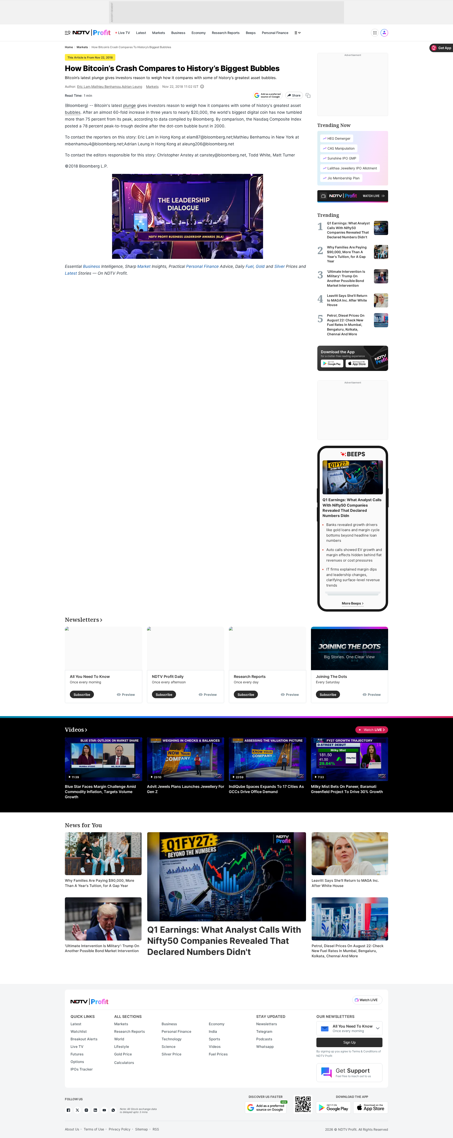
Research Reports (226, 33)
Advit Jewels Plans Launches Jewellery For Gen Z (185, 789)
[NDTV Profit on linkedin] (95, 1110)
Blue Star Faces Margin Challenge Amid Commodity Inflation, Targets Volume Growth (100, 791)
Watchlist (79, 1031)
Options (77, 1061)
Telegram (264, 1031)
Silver (279, 266)
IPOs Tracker (82, 1069)
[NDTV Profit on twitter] (77, 1110)
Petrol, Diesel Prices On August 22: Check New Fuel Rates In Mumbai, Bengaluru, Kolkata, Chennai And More (347, 951)
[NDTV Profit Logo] (89, 1000)
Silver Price (171, 1054)
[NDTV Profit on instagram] (86, 1110)
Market (144, 266)
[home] (91, 30)
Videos (215, 1046)
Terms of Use (94, 1129)
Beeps (251, 33)
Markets (158, 33)
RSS (156, 1129)
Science (169, 1046)
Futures (77, 1054)
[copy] (308, 95)
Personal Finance (275, 33)
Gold (260, 266)
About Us (72, 1129)
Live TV (124, 33)
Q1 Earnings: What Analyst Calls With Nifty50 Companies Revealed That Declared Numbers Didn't (224, 940)
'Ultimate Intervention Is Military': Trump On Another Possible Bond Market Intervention (102, 948)
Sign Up (349, 1042)
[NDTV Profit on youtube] (104, 1110)
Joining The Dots (331, 676)
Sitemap (141, 1129)
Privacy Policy (119, 1129)
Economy (199, 33)
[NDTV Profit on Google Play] (333, 1107)
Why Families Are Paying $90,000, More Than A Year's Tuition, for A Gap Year (99, 883)
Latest (141, 33)
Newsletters (266, 1024)
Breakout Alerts (84, 1039)
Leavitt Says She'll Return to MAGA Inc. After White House (345, 883)
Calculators (124, 1062)
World (119, 1039)
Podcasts (264, 1039)
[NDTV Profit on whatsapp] (113, 1110)
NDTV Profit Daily (168, 676)
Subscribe (82, 695)
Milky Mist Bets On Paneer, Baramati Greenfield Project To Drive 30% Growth (347, 789)
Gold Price (123, 1054)
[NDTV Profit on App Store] (370, 1107)
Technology (172, 1039)
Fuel (249, 266)
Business (178, 33)
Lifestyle (121, 1046)
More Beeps (352, 603)
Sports (214, 1039)
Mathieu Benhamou (106, 86)
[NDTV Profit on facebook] (68, 1110)
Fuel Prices (218, 1054)
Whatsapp (265, 1046)
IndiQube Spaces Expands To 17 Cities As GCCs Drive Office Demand (266, 789)
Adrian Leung (132, 86)
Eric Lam (83, 86)
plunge (129, 105)
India (213, 1031)
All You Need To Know (90, 676)
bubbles (72, 112)
